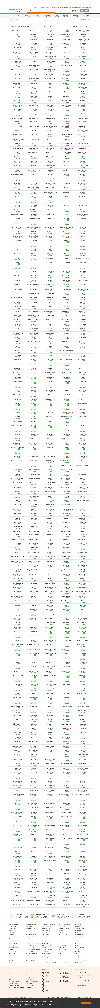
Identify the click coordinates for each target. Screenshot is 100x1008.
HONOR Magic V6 (78, 962)
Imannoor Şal (28, 938)
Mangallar (60, 958)
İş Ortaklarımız (11, 973)
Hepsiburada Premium (76, 7)
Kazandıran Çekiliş (78, 943)
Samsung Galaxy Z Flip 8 (79, 958)
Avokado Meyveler (45, 934)
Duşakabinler (11, 955)
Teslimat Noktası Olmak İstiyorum (32, 981)
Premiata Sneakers (29, 958)
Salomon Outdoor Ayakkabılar (31, 934)
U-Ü (74, 26)
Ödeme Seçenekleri (29, 983)
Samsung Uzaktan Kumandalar (31, 947)
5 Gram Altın (61, 939)
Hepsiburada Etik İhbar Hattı (83, 985)
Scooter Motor (11, 932)
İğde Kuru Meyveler (45, 932)
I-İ (48, 26)
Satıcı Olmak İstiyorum (30, 973)
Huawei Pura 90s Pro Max (80, 938)
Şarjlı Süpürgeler (62, 947)
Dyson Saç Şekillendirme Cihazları (32, 941)
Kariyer (10, 979)
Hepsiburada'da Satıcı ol (86, 19)
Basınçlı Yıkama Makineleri (64, 928)
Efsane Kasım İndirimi (79, 934)
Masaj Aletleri (61, 930)
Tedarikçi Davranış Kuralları (31, 977)
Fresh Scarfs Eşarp (29, 926)
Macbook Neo (78, 941)
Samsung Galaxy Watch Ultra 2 (81, 960)
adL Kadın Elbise (29, 962)
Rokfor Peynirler (45, 958)
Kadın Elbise (11, 934)
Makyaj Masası (61, 936)
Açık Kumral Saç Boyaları (46, 930)
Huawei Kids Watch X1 (79, 936)
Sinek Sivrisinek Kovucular (14, 947)
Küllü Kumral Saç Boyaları (47, 928)
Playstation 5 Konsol (13, 930)
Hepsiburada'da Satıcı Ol (86, 7)
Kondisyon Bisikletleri (63, 962)
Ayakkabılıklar (61, 943)
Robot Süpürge (12, 945)
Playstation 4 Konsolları (13, 943)
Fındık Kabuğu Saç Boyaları (47, 949)
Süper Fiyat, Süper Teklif (44, 7)
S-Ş (69, 26)
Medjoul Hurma (45, 936)
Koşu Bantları (11, 958)
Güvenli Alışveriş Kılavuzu (14, 985)
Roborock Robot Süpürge (30, 928)
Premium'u (16, 11)
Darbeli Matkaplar (45, 951)
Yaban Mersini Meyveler (46, 926)
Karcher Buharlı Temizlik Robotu (31, 957)
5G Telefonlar (77, 951)
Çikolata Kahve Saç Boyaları (47, 941)
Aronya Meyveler (45, 938)
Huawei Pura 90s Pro (79, 939)
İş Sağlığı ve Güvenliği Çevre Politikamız (16, 987)
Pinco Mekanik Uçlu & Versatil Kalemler (33, 949)
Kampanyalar (52, 7)
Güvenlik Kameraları (12, 941)
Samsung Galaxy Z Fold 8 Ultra (80, 957)
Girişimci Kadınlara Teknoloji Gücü (32, 979)
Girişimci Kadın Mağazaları (26, 26)
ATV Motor (11, 936)
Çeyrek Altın (61, 941)
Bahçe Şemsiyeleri (62, 955)
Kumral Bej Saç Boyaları (46, 957)
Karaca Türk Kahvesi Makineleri (31, 953)
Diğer (87, 26)
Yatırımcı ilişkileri (12, 975)
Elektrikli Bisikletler (12, 928)
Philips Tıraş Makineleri (30, 951)
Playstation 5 (77, 945)
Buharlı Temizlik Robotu (63, 951)
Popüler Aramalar (78, 930)
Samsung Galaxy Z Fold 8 (80, 955)
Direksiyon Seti (12, 962)
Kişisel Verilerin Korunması (14, 981)
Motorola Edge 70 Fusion (79, 947)
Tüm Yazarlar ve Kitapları (79, 928)
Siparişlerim (36, 7)
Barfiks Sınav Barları (62, 957)
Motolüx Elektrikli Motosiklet (31, 945)
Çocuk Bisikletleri (12, 938)
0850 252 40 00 (83, 980)
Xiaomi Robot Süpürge (30, 955)
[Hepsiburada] (15, 9)
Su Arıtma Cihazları (12, 951)
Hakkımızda (11, 972)
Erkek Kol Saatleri (12, 957)
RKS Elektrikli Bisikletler (30, 932)
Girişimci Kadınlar (59, 7)
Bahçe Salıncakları (62, 949)
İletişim (10, 989)
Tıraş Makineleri (62, 926)
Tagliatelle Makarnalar (46, 939)
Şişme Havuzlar (62, 932)
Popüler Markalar (78, 932)
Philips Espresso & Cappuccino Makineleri (33, 943)
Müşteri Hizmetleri (67, 7)
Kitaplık (60, 953)
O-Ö (60, 26)
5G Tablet (77, 949)
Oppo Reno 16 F (78, 953)
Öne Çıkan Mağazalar (15, 26)
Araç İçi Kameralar (12, 960)
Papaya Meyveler (45, 947)
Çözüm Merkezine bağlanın (83, 972)
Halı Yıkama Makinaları (63, 934)
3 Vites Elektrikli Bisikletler (47, 953)
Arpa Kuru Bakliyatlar (46, 943)
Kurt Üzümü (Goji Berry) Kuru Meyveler (49, 962)
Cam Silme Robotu (12, 953)
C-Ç (36, 26)
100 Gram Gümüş (12, 949)
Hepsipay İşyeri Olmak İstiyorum (31, 975)
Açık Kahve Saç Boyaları (46, 945)
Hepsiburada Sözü (78, 926)
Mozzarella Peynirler (46, 955)
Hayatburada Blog (29, 972)
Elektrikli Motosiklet (12, 926)
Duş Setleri (61, 960)
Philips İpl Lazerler (29, 930)
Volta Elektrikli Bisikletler (30, 936)
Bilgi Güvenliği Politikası (13, 983)
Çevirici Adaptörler (62, 945)
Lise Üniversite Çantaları (13, 939)
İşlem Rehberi (28, 987)
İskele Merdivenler (45, 960)
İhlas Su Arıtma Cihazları (30, 960)
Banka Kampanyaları (29, 985)
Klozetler (60, 938)
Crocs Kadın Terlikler (29, 939)
